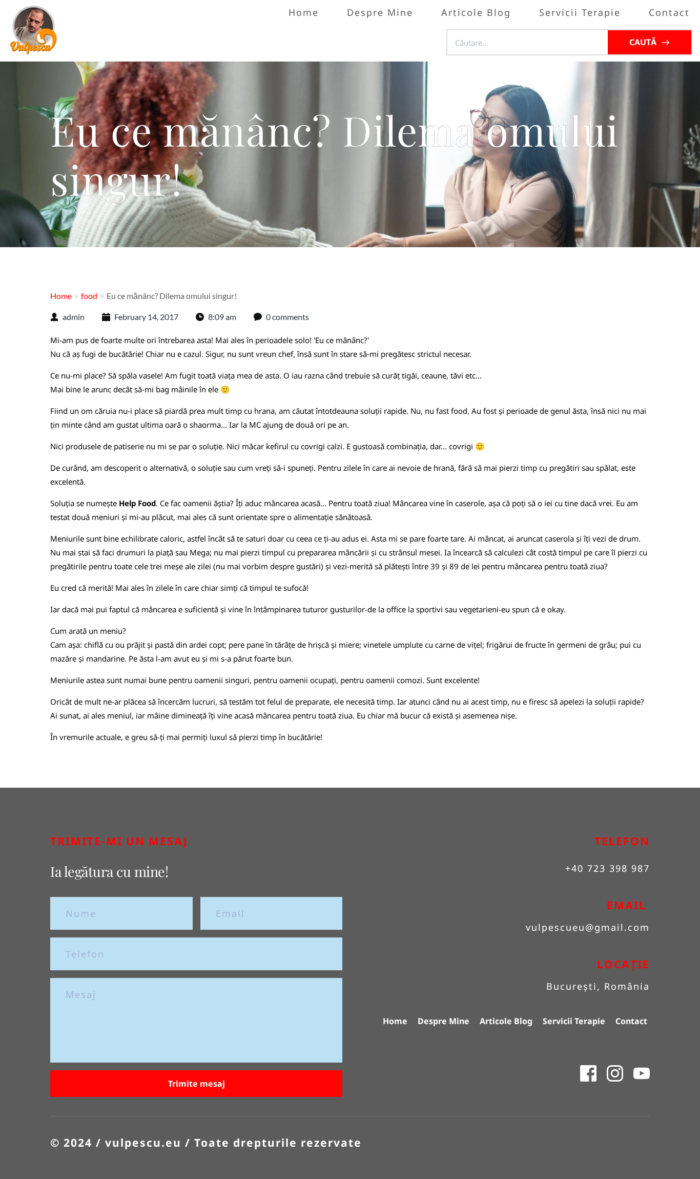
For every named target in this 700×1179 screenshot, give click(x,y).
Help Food (137, 503)
